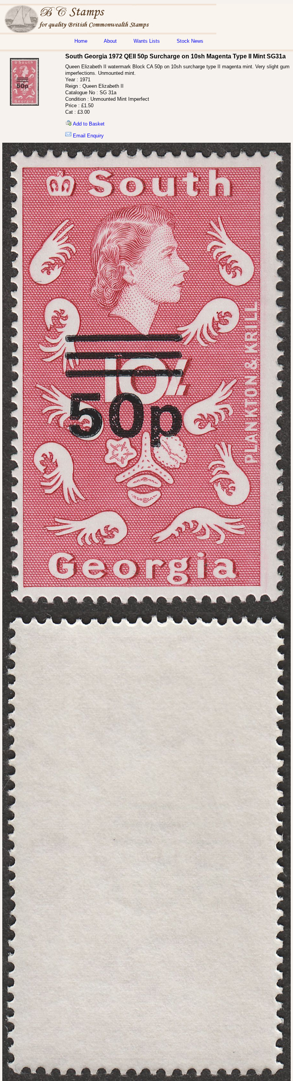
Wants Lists (147, 41)
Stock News (190, 41)
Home (80, 41)
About (110, 41)
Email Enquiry (87, 136)
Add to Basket (88, 124)
